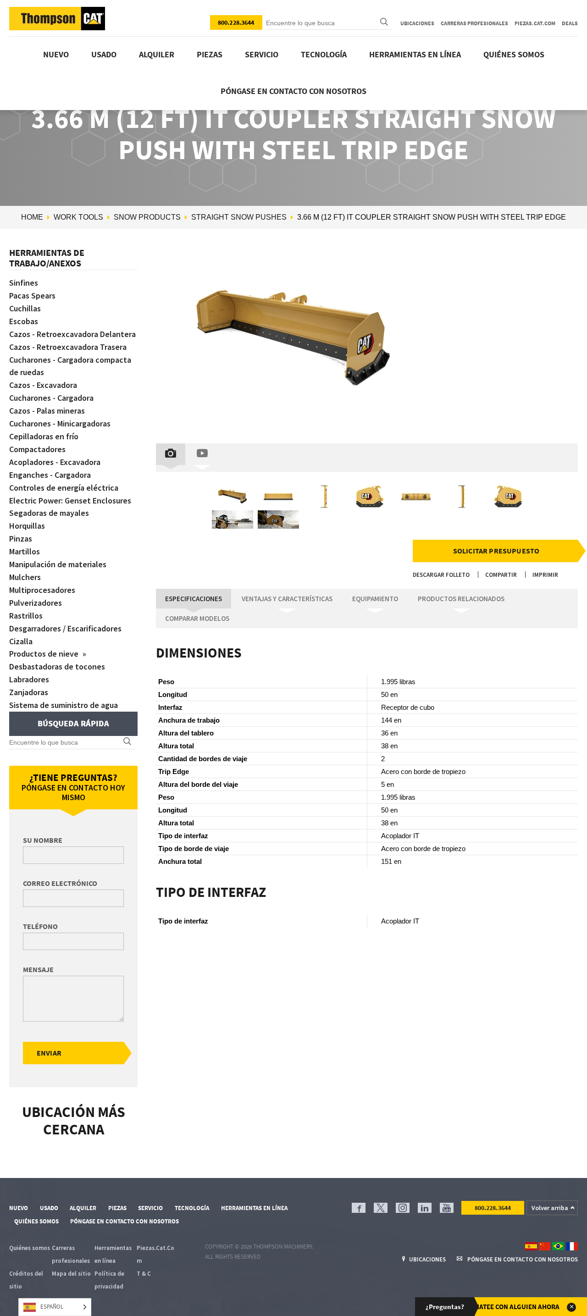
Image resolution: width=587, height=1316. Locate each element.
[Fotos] (170, 454)
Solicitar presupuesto (496, 550)
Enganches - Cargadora (50, 475)
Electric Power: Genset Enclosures (70, 500)
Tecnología (324, 54)
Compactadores (37, 449)
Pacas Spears (32, 295)
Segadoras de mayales (49, 513)
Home (32, 217)
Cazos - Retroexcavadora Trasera (68, 347)
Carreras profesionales (474, 23)
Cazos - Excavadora (43, 385)
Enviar (49, 1052)
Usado (103, 54)
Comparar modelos (197, 618)
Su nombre (42, 840)
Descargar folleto (441, 575)
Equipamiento (375, 598)
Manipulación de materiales (57, 564)
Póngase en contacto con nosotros (293, 91)
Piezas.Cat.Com (535, 23)
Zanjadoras (28, 692)
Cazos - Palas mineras (47, 410)
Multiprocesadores (42, 590)
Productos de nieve (44, 653)
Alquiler (156, 54)
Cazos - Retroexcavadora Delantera (72, 334)
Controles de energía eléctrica (63, 487)
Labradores (29, 679)
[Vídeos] (202, 454)
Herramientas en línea (415, 54)
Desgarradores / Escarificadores (65, 628)
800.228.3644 (236, 22)
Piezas (209, 54)
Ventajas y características (287, 598)
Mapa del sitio (71, 1273)
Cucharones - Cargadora (51, 398)
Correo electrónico (60, 883)
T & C (144, 1273)
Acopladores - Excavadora (54, 462)
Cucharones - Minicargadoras (60, 423)
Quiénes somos (513, 54)
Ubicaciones (417, 23)
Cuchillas (25, 308)
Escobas (23, 321)
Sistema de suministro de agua (63, 705)
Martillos (24, 551)
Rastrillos (26, 615)
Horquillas (27, 525)
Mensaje (38, 969)
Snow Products (147, 217)
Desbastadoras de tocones (57, 666)
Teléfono (40, 926)
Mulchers (25, 577)
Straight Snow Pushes (239, 217)
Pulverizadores (35, 602)
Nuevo (56, 54)
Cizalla (21, 641)
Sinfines (23, 282)
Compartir (501, 575)
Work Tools (78, 217)
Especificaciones (193, 598)
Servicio (261, 54)
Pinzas (20, 538)
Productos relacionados (461, 598)
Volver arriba (550, 1208)
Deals (570, 23)
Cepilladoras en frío (43, 436)
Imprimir (545, 575)
